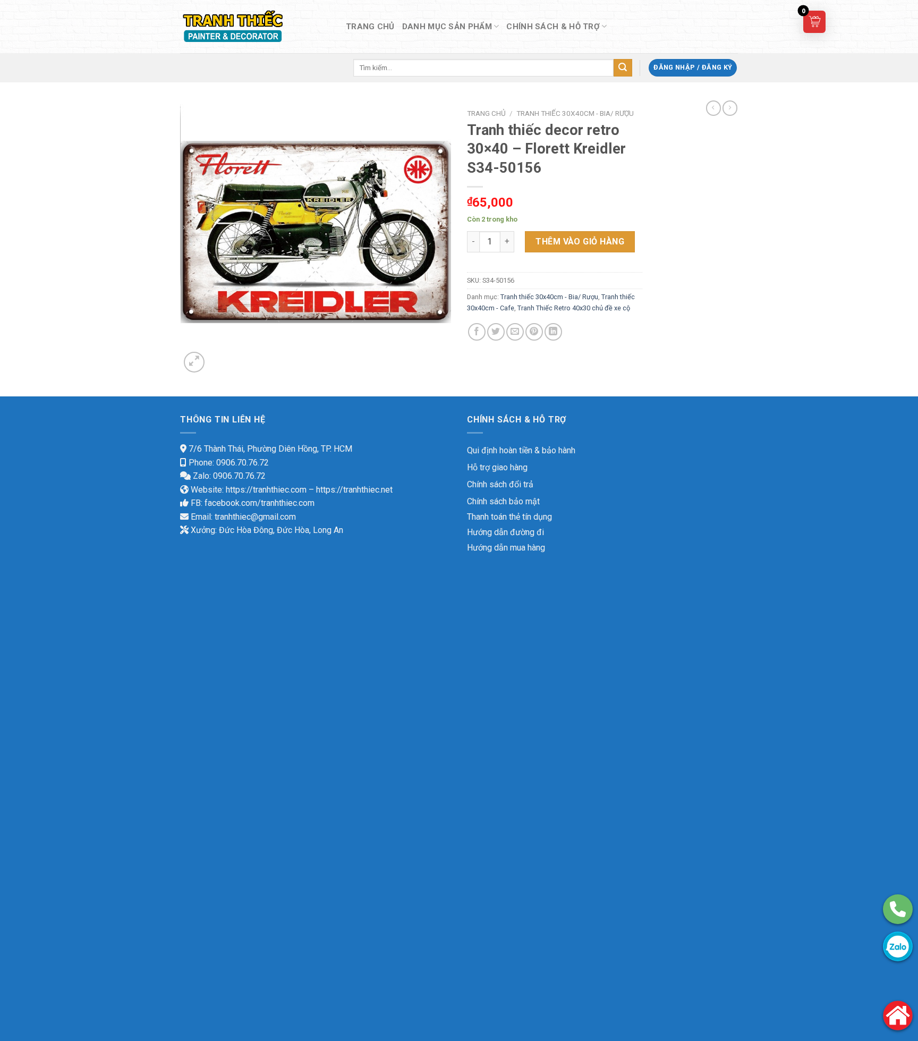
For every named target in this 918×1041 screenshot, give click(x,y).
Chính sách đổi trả (500, 484)
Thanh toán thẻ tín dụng (509, 517)
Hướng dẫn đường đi (505, 532)
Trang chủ (486, 113)
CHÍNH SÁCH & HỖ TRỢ (553, 26)
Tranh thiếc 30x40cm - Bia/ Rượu (575, 113)
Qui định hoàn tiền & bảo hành (521, 450)
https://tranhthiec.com (266, 490)
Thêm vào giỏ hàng (580, 241)
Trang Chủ (370, 26)
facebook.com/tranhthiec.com (259, 503)
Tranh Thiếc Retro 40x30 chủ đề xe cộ (573, 308)
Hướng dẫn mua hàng (506, 548)
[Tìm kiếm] (623, 68)
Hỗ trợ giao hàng (497, 467)
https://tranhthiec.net (354, 490)
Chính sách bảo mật (503, 501)
